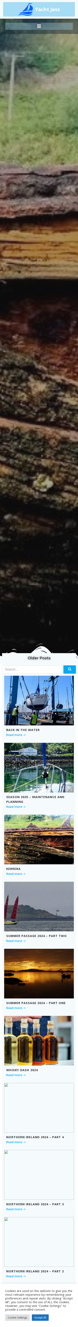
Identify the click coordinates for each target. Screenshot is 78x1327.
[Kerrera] (39, 839)
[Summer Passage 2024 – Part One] (39, 973)
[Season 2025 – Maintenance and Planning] (39, 767)
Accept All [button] (40, 1317)
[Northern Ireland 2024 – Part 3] (39, 1174)
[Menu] (39, 26)
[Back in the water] (39, 700)
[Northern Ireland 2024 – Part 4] (39, 1107)
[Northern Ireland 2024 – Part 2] (39, 1241)
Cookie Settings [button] (17, 1317)
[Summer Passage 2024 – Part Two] (39, 906)
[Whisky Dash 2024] (39, 1040)
